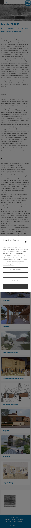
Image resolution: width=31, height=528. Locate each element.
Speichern (15, 280)
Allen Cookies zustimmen (15, 286)
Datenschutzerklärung (8, 265)
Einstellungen (15, 270)
